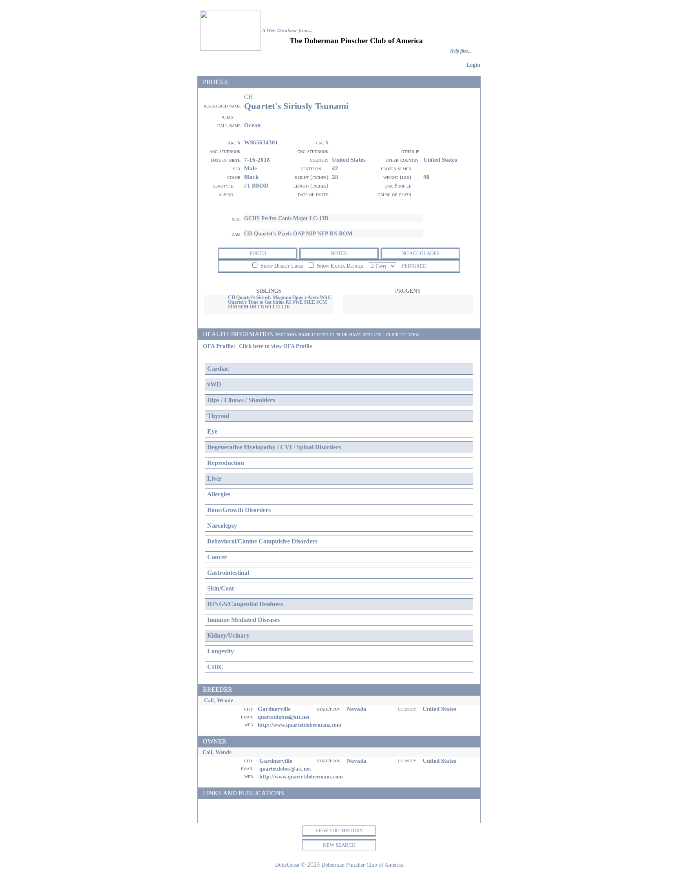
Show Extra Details (339, 266)
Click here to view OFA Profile (275, 346)
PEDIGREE (414, 266)
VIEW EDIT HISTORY (339, 830)
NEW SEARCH (339, 845)
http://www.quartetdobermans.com (299, 725)
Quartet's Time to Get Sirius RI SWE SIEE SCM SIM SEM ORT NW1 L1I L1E (277, 304)
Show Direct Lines (281, 266)
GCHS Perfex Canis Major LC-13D (286, 218)
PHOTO (258, 253)
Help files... (461, 51)
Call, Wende (218, 700)
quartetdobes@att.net (284, 717)
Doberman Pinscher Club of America (362, 865)
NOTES (339, 253)
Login (473, 65)
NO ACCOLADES (420, 253)
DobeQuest (287, 865)
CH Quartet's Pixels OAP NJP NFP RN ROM (298, 233)
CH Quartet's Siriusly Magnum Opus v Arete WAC (279, 297)
